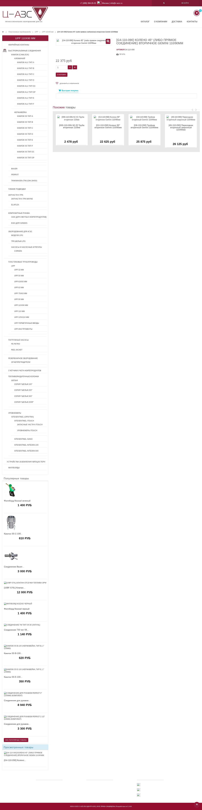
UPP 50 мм (19, 276)
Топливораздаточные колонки (23, 377)
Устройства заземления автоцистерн (26, 462)
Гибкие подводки (17, 189)
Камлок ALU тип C (25, 74)
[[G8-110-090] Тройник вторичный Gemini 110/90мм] (144, 118)
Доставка (177, 22)
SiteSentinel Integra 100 (26, 445)
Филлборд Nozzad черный (16, 609)
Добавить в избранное (69, 83)
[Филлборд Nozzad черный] (25, 604)
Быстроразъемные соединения (24, 51)
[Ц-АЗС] (25, 13)
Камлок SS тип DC (25, 152)
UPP (13, 266)
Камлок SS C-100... (13, 534)
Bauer (14, 169)
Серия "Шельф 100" (23, 384)
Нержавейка (20, 112)
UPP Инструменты (23, 329)
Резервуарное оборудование (23, 358)
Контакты (192, 22)
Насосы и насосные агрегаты (26, 247)
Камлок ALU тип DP (26, 92)
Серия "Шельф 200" (23, 390)
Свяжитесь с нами (97, 784)
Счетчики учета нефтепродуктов (24, 371)
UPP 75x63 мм (20, 293)
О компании (160, 22)
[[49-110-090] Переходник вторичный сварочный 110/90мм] (181, 118)
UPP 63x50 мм (20, 282)
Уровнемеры (14, 413)
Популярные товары (16, 478)
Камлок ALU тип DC (26, 86)
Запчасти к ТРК (15, 195)
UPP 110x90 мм (21, 305)
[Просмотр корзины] (197, 13)
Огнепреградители (20, 362)
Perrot (15, 175)
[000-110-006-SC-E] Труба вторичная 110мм (71, 126)
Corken (18, 251)
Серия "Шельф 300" (23, 396)
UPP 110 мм (19, 311)
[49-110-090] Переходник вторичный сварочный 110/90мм (181, 127)
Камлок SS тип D (25, 134)
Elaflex (15, 205)
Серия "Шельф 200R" (24, 402)
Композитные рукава (19, 213)
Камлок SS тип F (25, 146)
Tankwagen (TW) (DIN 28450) (24, 181)
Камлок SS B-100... (13, 653)
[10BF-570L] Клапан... (14, 588)
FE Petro (15, 344)
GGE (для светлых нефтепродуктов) (29, 217)
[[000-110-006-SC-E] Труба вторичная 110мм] (71, 118)
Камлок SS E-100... (13, 677)
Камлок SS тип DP (25, 158)
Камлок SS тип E (25, 140)
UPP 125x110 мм (21, 317)
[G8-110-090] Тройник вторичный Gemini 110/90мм (144, 126)
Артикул (120, 50)
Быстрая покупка (70, 90)
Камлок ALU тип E (25, 98)
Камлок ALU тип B (25, 68)
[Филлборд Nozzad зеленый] (25, 490)
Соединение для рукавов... (17, 700)
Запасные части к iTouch (30, 425)
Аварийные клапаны (18, 45)
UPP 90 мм (19, 299)
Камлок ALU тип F (25, 104)
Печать (122, 54)
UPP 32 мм (19, 270)
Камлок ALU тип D (25, 80)
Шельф (14, 380)
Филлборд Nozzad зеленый (17, 501)
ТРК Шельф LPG (18, 241)
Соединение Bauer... (14, 567)
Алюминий (19, 59)
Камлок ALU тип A (25, 62)
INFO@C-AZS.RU (147, 795)
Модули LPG (17, 235)
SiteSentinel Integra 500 (26, 451)
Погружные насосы (18, 340)
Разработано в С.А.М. (124, 806)
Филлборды (14, 468)
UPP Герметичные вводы (26, 323)
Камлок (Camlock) (20, 55)
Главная (93, 788)
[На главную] (3, 32)
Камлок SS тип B (25, 122)
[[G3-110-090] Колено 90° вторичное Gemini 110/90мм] (108, 118)
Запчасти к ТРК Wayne (22, 199)
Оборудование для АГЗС (20, 231)
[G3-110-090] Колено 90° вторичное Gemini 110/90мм (108, 126)
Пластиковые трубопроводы (23, 262)
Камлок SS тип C (25, 128)
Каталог (145, 22)
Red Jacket (16, 350)
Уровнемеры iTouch (27, 430)
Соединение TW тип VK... (16, 630)
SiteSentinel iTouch (24, 421)
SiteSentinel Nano (23, 439)
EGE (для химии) (19, 223)
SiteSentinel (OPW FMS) (22, 417)
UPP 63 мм (19, 288)
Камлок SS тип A (25, 116)
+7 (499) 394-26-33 (88, 3)
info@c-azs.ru (116, 3)
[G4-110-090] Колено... (15, 760)
